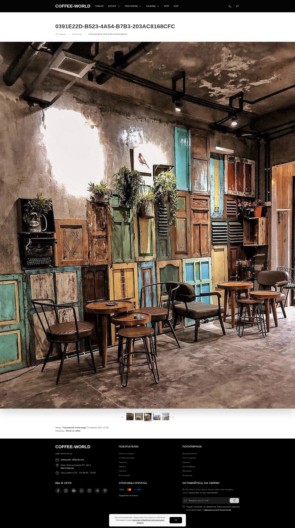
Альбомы (151, 6)
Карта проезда (67, 468)
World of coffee (73, 430)
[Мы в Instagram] (66, 490)
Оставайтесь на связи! (201, 483)
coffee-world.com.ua (63, 454)
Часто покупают (189, 458)
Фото (166, 6)
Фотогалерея (124, 475)
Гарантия (123, 462)
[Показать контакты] (230, 6)
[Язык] (238, 6)
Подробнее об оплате (128, 496)
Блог (176, 6)
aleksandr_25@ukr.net (72, 459)
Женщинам (187, 475)
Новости (122, 471)
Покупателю (131, 6)
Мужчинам (186, 471)
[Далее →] (147, 225)
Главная (99, 6)
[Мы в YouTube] (74, 490)
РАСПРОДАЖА (188, 467)
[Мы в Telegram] (97, 490)
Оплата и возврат (126, 454)
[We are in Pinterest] (105, 490)
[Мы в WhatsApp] (81, 490)
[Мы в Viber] (89, 490)
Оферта (122, 467)
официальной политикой (217, 510)
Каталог (112, 6)
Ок (176, 520)
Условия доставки (126, 458)
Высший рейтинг (189, 454)
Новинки (186, 462)
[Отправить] (234, 500)
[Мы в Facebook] (58, 490)
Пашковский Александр (74, 427)
